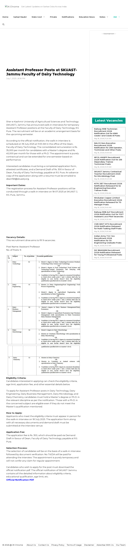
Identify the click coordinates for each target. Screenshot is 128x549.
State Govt (37, 17)
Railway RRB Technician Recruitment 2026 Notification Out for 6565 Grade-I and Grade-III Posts (107, 132)
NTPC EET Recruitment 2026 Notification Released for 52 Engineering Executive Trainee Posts (108, 187)
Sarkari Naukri (20, 17)
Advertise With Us (105, 545)
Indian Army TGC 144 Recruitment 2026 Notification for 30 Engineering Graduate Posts (107, 239)
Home (5, 17)
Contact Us (43, 545)
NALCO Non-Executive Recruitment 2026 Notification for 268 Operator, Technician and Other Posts (108, 146)
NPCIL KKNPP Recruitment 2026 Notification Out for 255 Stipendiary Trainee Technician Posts (108, 160)
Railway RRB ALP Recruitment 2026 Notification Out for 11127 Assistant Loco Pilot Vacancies (109, 214)
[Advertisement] (43, 48)
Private (53, 17)
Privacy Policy (57, 545)
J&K (115, 17)
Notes (102, 17)
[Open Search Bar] (3, 24)
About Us (31, 545)
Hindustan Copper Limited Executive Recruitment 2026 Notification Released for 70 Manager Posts (108, 201)
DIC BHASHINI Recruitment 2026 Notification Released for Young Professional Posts (108, 252)
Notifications (68, 17)
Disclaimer (89, 545)
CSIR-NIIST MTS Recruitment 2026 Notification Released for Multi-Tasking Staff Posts (108, 226)
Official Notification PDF (20, 480)
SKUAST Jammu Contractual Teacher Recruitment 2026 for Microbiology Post (108, 174)
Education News (87, 17)
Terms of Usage (74, 545)
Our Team (121, 545)
